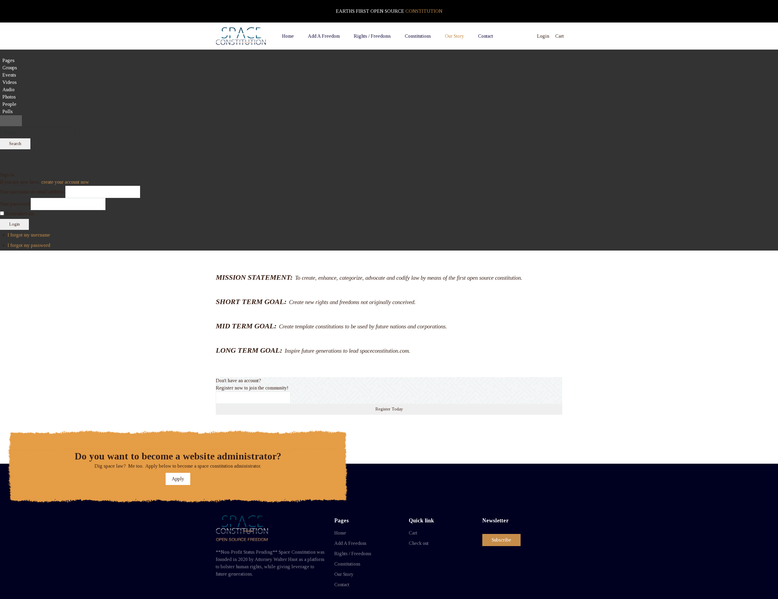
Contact (341, 584)
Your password (14, 203)
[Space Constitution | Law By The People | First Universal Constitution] (241, 36)
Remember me (20, 213)
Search (15, 143)
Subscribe (501, 539)
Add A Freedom (350, 543)
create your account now (65, 182)
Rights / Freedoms (352, 553)
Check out (419, 543)
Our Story (343, 574)
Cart (413, 532)
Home (340, 532)
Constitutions (347, 563)
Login (14, 224)
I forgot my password (29, 245)
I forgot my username (29, 234)
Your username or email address (32, 191)
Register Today (389, 409)
